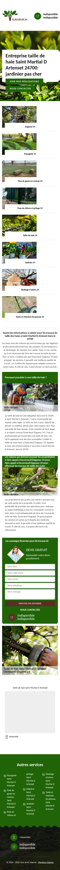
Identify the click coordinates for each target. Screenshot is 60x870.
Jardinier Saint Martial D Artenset (30, 809)
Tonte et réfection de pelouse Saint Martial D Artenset (50, 800)
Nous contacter (20, 89)
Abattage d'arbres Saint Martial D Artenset (50, 781)
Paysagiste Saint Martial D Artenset (11, 781)
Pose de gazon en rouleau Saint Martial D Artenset (11, 798)
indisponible (50, 14)
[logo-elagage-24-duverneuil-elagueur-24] (14, 16)
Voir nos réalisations (24, 82)
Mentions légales (46, 862)
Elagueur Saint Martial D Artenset (30, 794)
